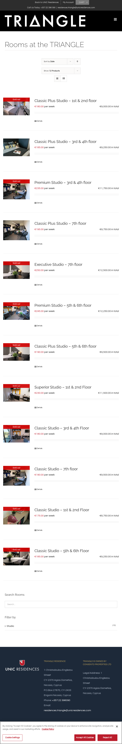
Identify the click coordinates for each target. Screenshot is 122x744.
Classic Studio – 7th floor (56, 469)
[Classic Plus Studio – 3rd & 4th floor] (16, 147)
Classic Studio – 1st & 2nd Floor (61, 510)
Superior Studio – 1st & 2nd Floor (62, 387)
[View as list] (64, 78)
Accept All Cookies (85, 737)
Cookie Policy (48, 729)
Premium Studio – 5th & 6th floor (62, 305)
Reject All (107, 737)
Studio (10, 626)
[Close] (116, 726)
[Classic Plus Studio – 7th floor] (16, 230)
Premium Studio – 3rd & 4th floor (62, 182)
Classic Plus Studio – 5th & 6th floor (65, 346)
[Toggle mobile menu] (115, 19)
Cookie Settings (12, 737)
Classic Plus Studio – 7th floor (60, 223)
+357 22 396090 (61, 700)
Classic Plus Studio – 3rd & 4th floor (65, 141)
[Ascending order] (77, 61)
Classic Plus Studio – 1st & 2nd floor (65, 100)
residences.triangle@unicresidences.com (76, 7)
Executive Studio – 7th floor (58, 264)
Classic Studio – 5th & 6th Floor (61, 550)
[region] (61, 732)
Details (39, 121)
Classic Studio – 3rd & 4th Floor (61, 428)
